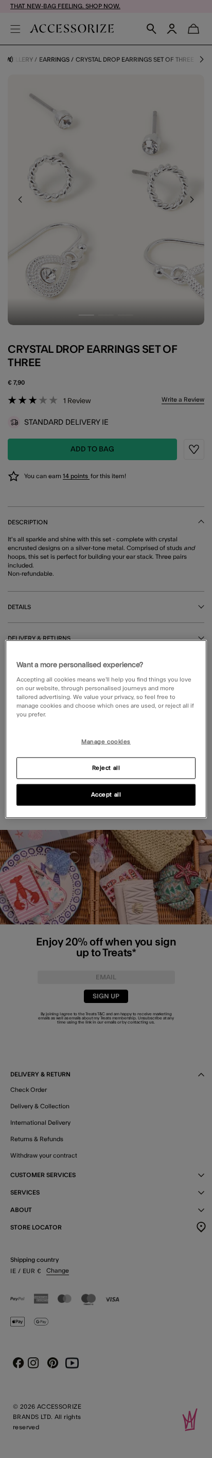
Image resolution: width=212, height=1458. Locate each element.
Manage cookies (106, 742)
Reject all (106, 768)
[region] (105, 729)
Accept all (106, 795)
